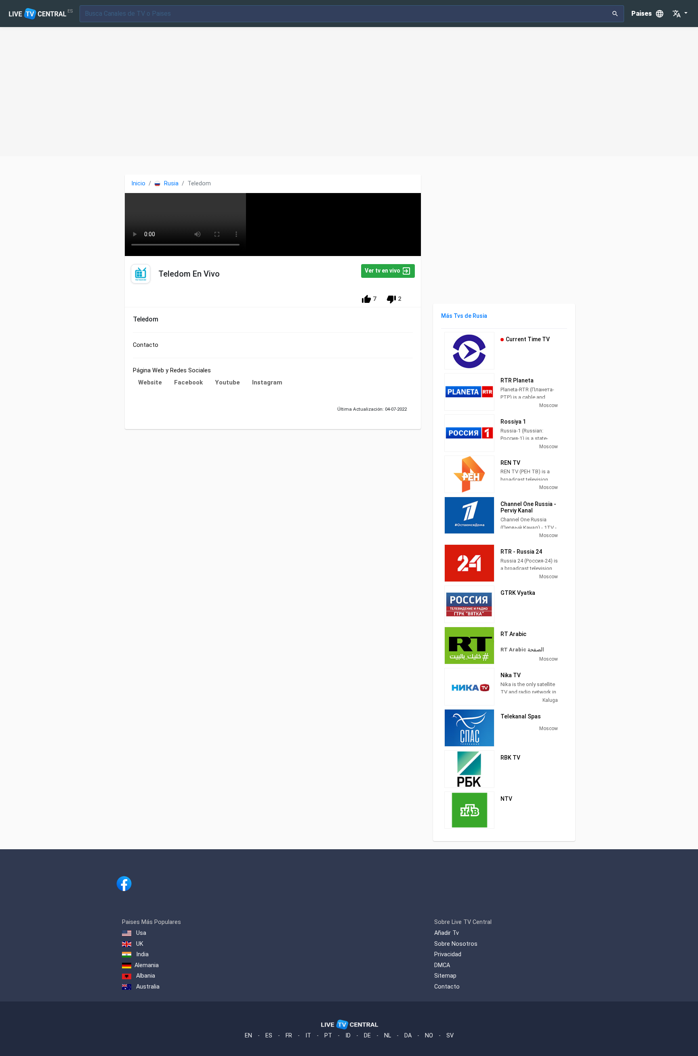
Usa (140, 933)
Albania (145, 975)
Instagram (267, 382)
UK (139, 944)
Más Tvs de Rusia (464, 316)
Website (150, 382)
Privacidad (447, 954)
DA (408, 1035)
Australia (147, 986)
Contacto (447, 986)
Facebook (188, 382)
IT (308, 1035)
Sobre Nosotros (455, 944)
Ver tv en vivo (383, 270)
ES (268, 1035)
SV (450, 1035)
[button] (680, 14)
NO (429, 1035)
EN (248, 1035)
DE (367, 1035)
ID (348, 1035)
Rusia (170, 183)
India (142, 954)
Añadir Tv (446, 933)
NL (387, 1035)
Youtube (227, 382)
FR (289, 1035)
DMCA (442, 965)
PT (328, 1035)
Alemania (147, 965)
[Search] (615, 13)
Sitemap (445, 975)
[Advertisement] (349, 91)
